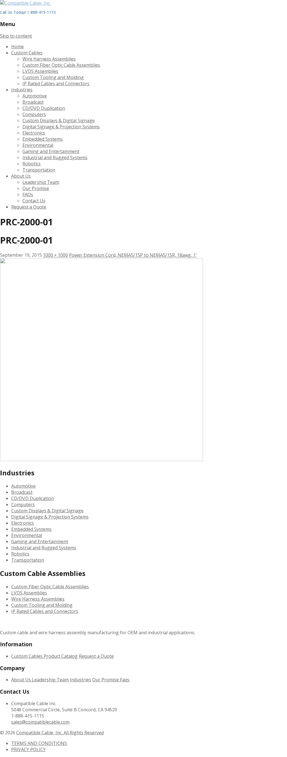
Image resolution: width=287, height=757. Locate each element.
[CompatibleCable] (25, 3)
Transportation (38, 170)
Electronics (33, 133)
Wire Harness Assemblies (49, 59)
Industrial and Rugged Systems (54, 157)
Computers (34, 114)
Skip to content (16, 36)
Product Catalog (61, 656)
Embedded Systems (42, 139)
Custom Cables (27, 53)
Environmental (37, 145)
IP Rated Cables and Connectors (55, 83)
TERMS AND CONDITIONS (39, 743)
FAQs (27, 194)
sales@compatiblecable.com (40, 722)
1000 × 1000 (55, 255)
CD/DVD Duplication (43, 108)
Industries (22, 90)
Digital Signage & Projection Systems (61, 127)
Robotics (31, 164)
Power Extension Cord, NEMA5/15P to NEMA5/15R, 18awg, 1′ (133, 255)
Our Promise (35, 188)
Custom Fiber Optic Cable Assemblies (61, 65)
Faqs (124, 680)
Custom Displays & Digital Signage (58, 120)
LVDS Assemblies (40, 71)
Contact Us (33, 201)
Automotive (34, 96)
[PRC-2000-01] (101, 459)
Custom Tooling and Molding (53, 77)
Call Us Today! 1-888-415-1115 (28, 12)
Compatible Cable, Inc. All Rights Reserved (60, 733)
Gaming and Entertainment (50, 151)
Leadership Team (40, 182)
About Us (21, 176)
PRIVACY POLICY (28, 749)
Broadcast (33, 102)
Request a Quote (28, 207)
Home (17, 46)
